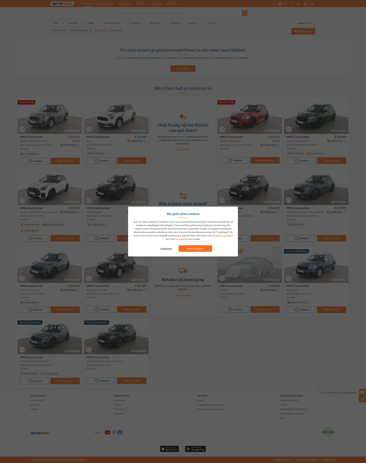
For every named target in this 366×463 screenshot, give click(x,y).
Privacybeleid (226, 235)
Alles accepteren (195, 248)
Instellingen (166, 248)
